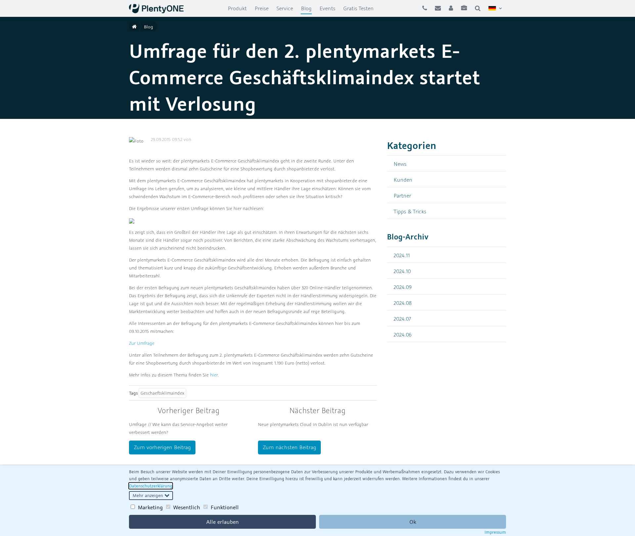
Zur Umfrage (141, 343)
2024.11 (402, 255)
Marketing (150, 507)
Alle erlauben (222, 521)
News (400, 163)
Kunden (403, 179)
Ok (412, 521)
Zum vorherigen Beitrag (162, 447)
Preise (262, 8)
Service (284, 8)
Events (327, 8)
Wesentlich (186, 507)
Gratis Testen (358, 8)
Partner (402, 195)
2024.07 (402, 318)
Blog (308, 8)
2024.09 (403, 286)
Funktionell (225, 507)
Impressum (495, 532)
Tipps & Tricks (410, 211)
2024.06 (403, 334)
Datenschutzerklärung (150, 486)
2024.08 (403, 302)
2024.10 (402, 271)
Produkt (237, 8)
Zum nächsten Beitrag (289, 447)
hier (214, 375)
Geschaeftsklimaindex (162, 393)
